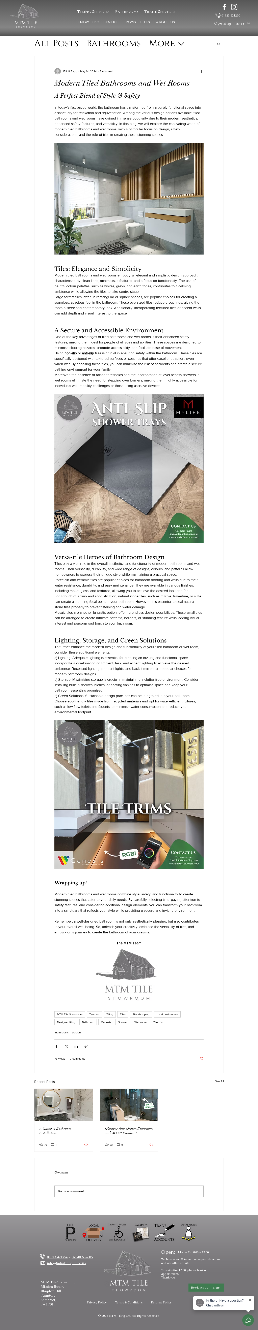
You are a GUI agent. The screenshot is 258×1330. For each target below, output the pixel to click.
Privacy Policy (97, 1302)
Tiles (123, 1014)
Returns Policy (161, 1302)
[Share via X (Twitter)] (66, 1046)
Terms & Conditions (129, 1302)
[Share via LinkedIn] (76, 1046)
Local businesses (167, 1014)
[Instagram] (234, 7)
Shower (123, 1022)
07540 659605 (82, 1257)
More (162, 43)
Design (76, 1032)
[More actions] (201, 71)
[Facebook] (224, 7)
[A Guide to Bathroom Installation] (63, 1105)
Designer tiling (66, 1022)
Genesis (106, 1022)
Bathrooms (113, 43)
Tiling (109, 1014)
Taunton (94, 1014)
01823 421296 (231, 15)
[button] (159, 11)
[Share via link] (86, 1046)
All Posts (56, 43)
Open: (168, 1252)
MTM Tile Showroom (69, 1014)
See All (219, 1081)
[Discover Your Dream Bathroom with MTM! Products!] (129, 1105)
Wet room (140, 1022)
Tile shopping (141, 1014)
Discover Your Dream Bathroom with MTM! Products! (129, 1130)
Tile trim (158, 1022)
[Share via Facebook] (56, 1046)
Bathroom (88, 1022)
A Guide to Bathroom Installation (55, 1130)
